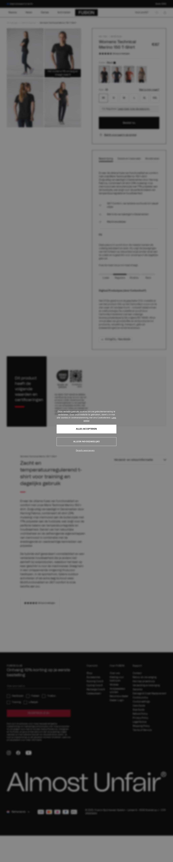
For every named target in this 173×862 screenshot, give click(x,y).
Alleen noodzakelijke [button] (86, 441)
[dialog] (86, 431)
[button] (86, 450)
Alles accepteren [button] (86, 428)
